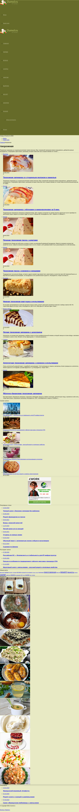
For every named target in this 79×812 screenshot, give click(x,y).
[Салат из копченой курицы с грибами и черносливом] (15, 645)
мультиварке (29, 572)
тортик (33, 575)
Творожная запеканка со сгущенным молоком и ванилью (29, 177)
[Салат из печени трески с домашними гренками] (15, 784)
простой (58, 572)
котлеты (19, 572)
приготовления (50, 572)
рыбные (76, 572)
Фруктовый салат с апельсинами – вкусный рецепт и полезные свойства (24, 444)
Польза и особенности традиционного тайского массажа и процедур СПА (24, 430)
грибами (6, 572)
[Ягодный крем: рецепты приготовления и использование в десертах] (11, 458)
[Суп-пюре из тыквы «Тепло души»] (15, 714)
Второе (5, 60)
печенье (34, 572)
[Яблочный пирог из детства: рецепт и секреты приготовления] (11, 472)
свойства (8, 575)
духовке (14, 572)
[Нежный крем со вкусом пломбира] (15, 732)
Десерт (5, 94)
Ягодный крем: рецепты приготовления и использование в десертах (22, 459)
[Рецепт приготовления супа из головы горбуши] (15, 611)
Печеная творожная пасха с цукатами (20, 240)
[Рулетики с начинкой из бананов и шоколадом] (15, 594)
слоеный (18, 575)
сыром (27, 575)
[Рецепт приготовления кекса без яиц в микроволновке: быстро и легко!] (15, 628)
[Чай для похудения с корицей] (15, 697)
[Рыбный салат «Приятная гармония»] (15, 663)
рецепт (63, 572)
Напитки (6, 103)
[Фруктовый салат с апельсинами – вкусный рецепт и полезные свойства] (11, 443)
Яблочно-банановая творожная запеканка (22, 393)
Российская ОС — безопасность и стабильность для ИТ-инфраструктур (23, 415)
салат (3, 574)
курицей (24, 572)
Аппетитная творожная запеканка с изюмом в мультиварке (30, 363)
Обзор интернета (11, 120)
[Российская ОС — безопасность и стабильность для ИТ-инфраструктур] (11, 414)
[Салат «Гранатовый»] (15, 749)
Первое (5, 52)
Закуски (5, 77)
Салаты (5, 69)
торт (31, 575)
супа (24, 575)
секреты (13, 575)
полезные (41, 572)
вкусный (2, 572)
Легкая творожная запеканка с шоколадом (22, 332)
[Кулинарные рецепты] (9, 5)
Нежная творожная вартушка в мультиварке (23, 301)
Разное (5, 111)
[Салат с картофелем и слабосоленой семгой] (15, 766)
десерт (10, 572)
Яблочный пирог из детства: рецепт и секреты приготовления (20, 474)
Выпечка (6, 86)
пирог (37, 572)
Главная (2, 142)
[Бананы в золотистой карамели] (15, 680)
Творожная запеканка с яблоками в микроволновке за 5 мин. (31, 209)
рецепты (70, 572)
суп (22, 575)
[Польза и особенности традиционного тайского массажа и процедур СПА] (11, 428)
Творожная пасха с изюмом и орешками (21, 271)
